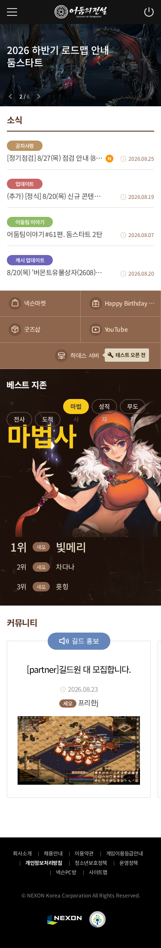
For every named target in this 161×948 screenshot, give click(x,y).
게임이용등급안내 (124, 853)
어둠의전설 (81, 11)
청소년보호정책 (91, 862)
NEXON (64, 920)
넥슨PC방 (66, 872)
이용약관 (84, 853)
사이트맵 (98, 872)
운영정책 (128, 862)
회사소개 (22, 853)
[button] (19, 421)
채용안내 (53, 853)
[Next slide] (38, 96)
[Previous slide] (10, 96)
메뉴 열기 (12, 12)
